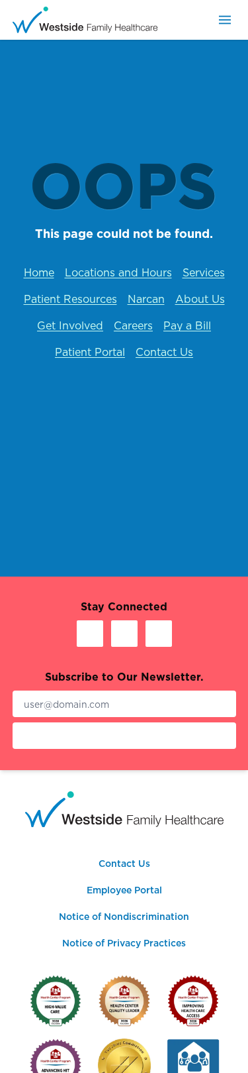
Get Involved (70, 325)
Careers (133, 325)
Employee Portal (124, 890)
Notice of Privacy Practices (124, 943)
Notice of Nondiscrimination (124, 916)
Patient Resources (70, 299)
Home (39, 272)
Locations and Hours (118, 272)
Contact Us (164, 352)
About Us (200, 299)
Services (204, 272)
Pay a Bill (187, 325)
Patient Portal (90, 352)
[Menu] (225, 20)
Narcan (146, 299)
